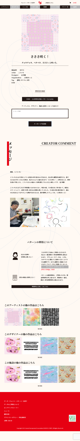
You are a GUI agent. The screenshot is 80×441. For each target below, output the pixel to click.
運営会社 (6, 414)
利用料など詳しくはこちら (40, 286)
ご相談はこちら (49, 3)
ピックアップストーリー (11, 408)
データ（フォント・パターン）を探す (15, 401)
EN (74, 2)
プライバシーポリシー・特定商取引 (15, 417)
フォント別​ (25, 7)
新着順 (45, 7)
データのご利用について (11, 404)
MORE (40, 329)
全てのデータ (15, 7)
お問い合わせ (8, 421)
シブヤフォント (5, 7)
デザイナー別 (65, 7)
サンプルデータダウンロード (55, 267)
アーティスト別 (55, 7)
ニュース (6, 411)
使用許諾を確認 (40, 91)
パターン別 (35, 7)
